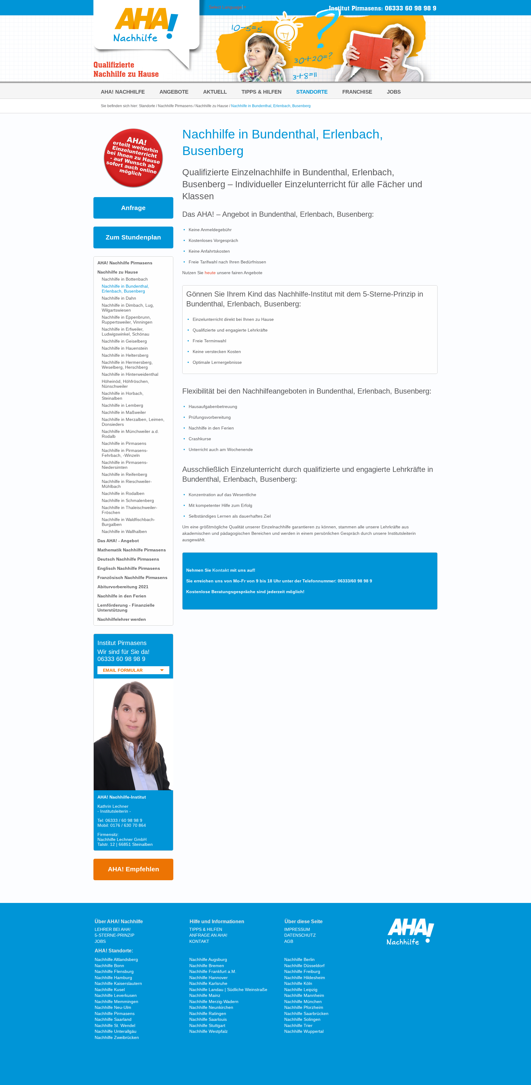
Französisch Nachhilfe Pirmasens (132, 577)
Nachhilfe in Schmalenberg (128, 500)
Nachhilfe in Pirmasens (124, 443)
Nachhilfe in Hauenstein (125, 348)
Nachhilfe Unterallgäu (115, 1031)
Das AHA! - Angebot (118, 540)
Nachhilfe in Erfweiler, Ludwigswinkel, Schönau (125, 331)
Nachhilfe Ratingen (207, 1013)
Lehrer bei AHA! (113, 929)
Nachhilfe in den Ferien (121, 595)
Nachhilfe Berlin (299, 959)
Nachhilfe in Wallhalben (124, 531)
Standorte (312, 92)
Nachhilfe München (303, 1001)
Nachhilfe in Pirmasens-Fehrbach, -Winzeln (125, 453)
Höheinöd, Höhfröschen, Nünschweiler (125, 384)
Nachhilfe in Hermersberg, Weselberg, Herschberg (127, 365)
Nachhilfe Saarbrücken (306, 1013)
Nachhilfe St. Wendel (115, 1025)
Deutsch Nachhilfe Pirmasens (128, 559)
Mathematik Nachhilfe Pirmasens (131, 549)
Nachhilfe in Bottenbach (125, 279)
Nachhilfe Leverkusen (116, 995)
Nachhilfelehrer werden (121, 619)
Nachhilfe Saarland (113, 1019)
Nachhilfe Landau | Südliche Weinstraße (228, 989)
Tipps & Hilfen (261, 92)
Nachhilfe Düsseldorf (304, 965)
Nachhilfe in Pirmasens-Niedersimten (125, 465)
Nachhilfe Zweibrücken (117, 1037)
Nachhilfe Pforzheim (303, 1007)
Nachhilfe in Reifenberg (124, 474)
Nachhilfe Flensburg (114, 971)
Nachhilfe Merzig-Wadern (213, 1001)
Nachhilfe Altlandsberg (116, 959)
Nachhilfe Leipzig (300, 989)
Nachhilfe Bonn (109, 965)
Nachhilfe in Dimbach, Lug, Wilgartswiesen (128, 308)
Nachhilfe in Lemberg (122, 405)
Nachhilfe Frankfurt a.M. (212, 971)
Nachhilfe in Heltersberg (125, 355)
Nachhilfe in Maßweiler (124, 412)
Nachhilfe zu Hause (211, 106)
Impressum (297, 929)
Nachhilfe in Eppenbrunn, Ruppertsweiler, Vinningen (127, 320)
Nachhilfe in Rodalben (123, 493)
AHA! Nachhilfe (123, 92)
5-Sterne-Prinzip (114, 935)
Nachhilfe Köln (298, 983)
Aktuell (215, 92)
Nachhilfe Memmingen (116, 1001)
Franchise (357, 92)
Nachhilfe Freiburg (302, 971)
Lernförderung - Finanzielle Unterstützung (126, 607)
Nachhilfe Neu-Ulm (113, 1007)
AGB (288, 941)
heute (210, 272)
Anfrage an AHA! (208, 935)
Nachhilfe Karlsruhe (208, 983)
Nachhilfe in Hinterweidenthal (130, 374)
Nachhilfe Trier (298, 1025)
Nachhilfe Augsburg (208, 959)
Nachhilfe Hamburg (113, 977)
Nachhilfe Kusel (110, 989)
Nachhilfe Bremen (206, 965)
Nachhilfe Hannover (208, 977)
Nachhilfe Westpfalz (208, 1031)
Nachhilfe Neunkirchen (211, 1007)
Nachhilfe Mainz (204, 995)
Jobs (394, 92)
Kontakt (220, 570)
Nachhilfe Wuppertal (304, 1031)
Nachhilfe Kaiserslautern (118, 983)
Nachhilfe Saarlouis (208, 1019)
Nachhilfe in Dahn (119, 298)
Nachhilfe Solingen (302, 1019)
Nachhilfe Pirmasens (175, 106)
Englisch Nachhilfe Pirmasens (128, 568)
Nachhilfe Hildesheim (304, 977)
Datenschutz (300, 935)
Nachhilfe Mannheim (304, 995)
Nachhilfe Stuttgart (207, 1025)
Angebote (173, 92)
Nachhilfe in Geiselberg (124, 341)
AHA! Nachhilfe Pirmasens (124, 262)
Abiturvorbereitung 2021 (122, 586)
